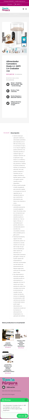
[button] (26, 400)
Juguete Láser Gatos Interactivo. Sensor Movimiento (21, 343)
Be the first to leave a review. (12, 78)
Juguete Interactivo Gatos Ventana (8, 344)
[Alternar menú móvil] (26, 9)
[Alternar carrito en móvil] (23, 9)
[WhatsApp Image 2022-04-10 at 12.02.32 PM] (14, 34)
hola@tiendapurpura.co (20, 1)
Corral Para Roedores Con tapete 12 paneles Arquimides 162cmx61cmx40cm (8, 368)
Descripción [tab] (6, 132)
